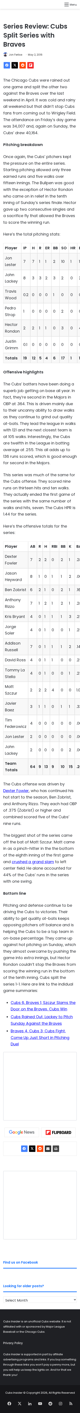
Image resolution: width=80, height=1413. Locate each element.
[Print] (56, 1148)
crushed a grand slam (33, 861)
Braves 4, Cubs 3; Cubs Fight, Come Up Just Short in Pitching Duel (40, 1037)
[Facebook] (7, 65)
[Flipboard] (30, 65)
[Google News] (21, 1132)
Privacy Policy (13, 1343)
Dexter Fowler (16, 790)
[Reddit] (22, 65)
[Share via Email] (48, 1148)
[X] (15, 65)
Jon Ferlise (15, 54)
